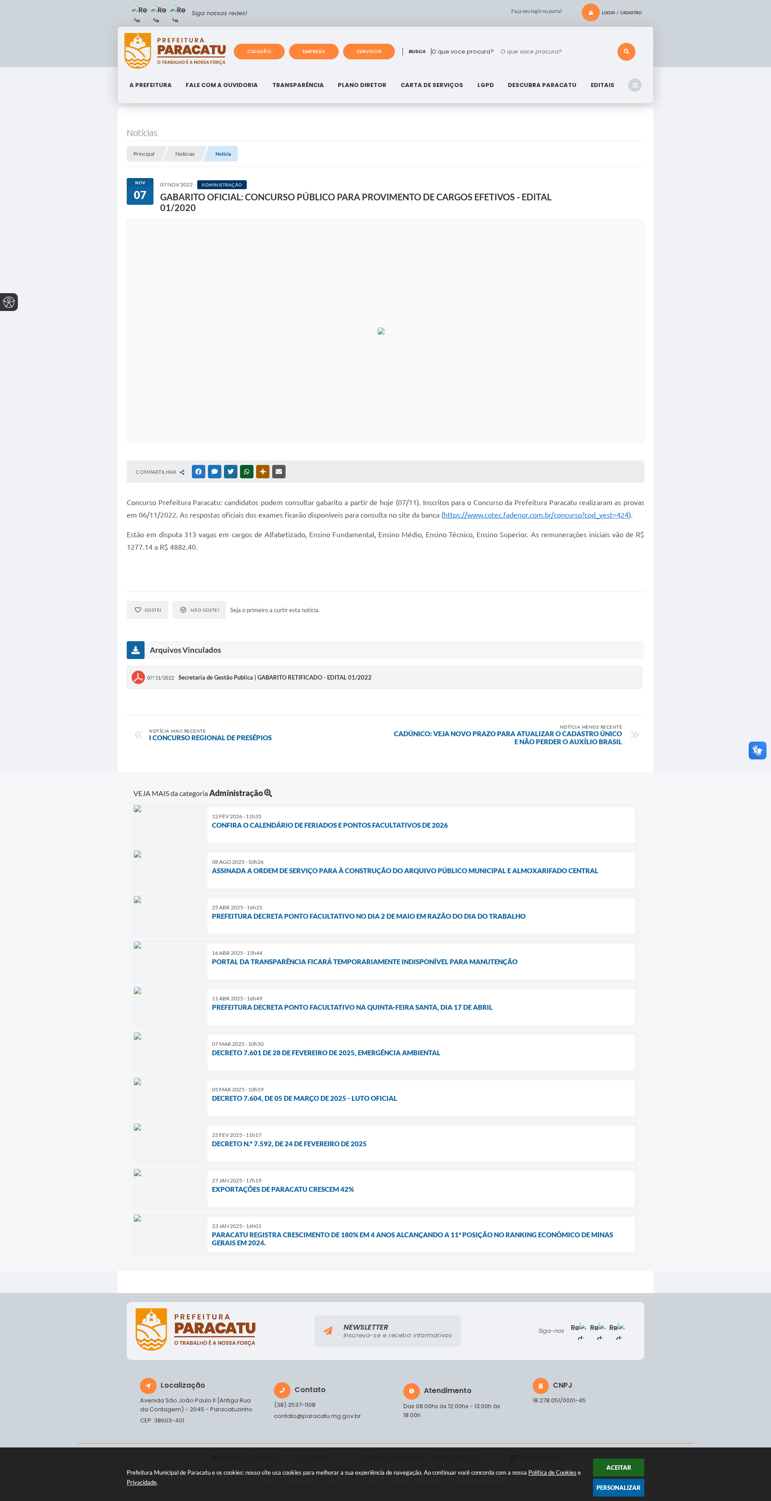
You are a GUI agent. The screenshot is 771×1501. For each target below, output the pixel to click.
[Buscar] (626, 52)
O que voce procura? (462, 51)
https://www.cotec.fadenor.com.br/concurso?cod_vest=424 (536, 515)
